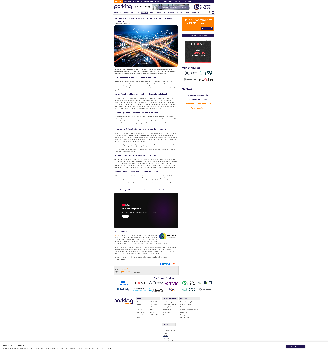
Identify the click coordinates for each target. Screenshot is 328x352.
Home (116, 12)
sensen (190, 103)
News (121, 12)
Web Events (154, 314)
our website (138, 182)
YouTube (165, 335)
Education (152, 12)
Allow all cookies (295, 346)
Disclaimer (183, 312)
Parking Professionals (170, 307)
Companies (141, 312)
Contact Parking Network (188, 302)
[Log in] (213, 12)
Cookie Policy (184, 317)
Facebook (166, 333)
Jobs (138, 12)
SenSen (116, 235)
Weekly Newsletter (169, 341)
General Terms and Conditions (190, 309)
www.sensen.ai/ (125, 271)
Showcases (144, 12)
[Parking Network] (123, 6)
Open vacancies (185, 304)
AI (205, 108)
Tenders (133, 12)
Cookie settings (316, 346)
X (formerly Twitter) (169, 330)
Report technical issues (187, 307)
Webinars (193, 12)
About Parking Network (170, 304)
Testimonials (167, 312)
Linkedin (165, 328)
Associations (179, 12)
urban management (196, 95)
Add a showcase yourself (199, 35)
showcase (201, 104)
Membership (167, 309)
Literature (171, 12)
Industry (126, 12)
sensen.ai (123, 269)
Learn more (107, 348)
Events (164, 12)
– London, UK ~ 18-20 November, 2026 (163, 1)
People (187, 12)
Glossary (165, 315)
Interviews (153, 304)
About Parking (167, 302)
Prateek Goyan (125, 268)
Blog (199, 12)
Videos (159, 12)
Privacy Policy (184, 315)
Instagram (166, 338)
